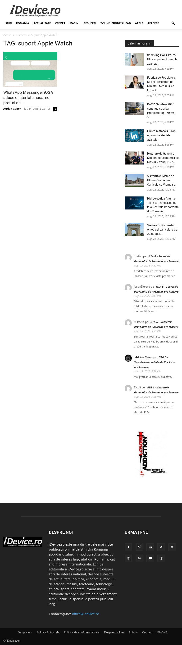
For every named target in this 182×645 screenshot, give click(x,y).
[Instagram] (139, 547)
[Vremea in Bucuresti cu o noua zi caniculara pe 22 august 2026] (134, 229)
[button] (173, 23)
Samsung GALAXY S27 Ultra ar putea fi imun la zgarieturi (162, 59)
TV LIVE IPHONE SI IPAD (115, 23)
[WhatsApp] (139, 558)
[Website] (128, 558)
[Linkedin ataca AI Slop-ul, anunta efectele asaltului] (134, 135)
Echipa (133, 632)
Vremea (60, 23)
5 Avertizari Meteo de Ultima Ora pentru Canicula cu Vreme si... (161, 180)
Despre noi (25, 632)
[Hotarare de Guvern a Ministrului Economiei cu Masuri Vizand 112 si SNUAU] (134, 158)
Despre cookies (114, 632)
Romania (22, 23)
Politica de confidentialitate (82, 632)
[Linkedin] (150, 547)
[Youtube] (150, 558)
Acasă (7, 35)
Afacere (153, 23)
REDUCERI (90, 23)
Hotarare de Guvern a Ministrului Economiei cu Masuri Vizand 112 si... (163, 158)
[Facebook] (128, 547)
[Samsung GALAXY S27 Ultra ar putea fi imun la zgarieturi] (134, 59)
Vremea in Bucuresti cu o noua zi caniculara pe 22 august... (162, 230)
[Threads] (161, 558)
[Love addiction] (151, 477)
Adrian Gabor (12, 108)
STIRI (8, 23)
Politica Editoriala (48, 632)
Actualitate (42, 23)
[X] (172, 547)
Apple (139, 23)
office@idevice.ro (85, 614)
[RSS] (161, 547)
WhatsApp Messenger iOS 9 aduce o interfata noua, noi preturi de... (28, 97)
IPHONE (162, 632)
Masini (74, 23)
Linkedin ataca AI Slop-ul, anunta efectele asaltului (161, 135)
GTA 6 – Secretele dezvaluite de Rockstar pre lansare (154, 362)
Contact (147, 632)
